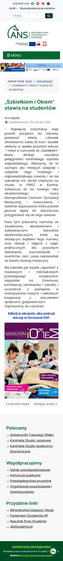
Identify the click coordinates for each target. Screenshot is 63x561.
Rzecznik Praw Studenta (28, 521)
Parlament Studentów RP (29, 516)
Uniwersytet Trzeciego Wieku (32, 435)
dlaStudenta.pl (21, 527)
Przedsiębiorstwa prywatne (30, 481)
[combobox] (27, 15)
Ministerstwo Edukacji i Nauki (32, 510)
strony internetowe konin (36, 555)
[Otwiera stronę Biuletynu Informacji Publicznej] (38, 44)
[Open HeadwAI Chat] (53, 551)
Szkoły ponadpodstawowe (30, 470)
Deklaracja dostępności (31, 547)
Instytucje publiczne (25, 475)
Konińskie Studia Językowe (30, 440)
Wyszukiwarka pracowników (37, 8)
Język (12, 8)
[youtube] (38, 3)
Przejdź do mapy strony (3, 2)
